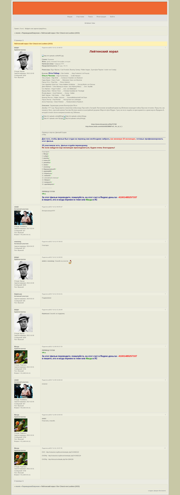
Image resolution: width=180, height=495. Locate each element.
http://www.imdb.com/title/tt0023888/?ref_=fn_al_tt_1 (104, 126)
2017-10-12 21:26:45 (55, 309)
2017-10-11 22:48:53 (55, 47)
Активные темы (90, 23)
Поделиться (45, 47)
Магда (16, 347)
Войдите (27, 28)
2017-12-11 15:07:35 (55, 448)
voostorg (17, 242)
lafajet (16, 48)
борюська (18, 294)
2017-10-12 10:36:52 (55, 257)
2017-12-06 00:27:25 (55, 346)
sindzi (16, 207)
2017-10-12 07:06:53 (55, 241)
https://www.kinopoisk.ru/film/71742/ (104, 124)
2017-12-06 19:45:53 (55, 414)
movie (18, 33)
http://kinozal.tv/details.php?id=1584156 (60, 459)
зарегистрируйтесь (40, 28)
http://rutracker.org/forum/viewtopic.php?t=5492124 (64, 455)
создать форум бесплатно (157, 490)
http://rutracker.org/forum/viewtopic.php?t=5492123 (62, 452)
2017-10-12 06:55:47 (55, 207)
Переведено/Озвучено (31, 33)
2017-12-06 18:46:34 (55, 380)
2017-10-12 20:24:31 (55, 294)
